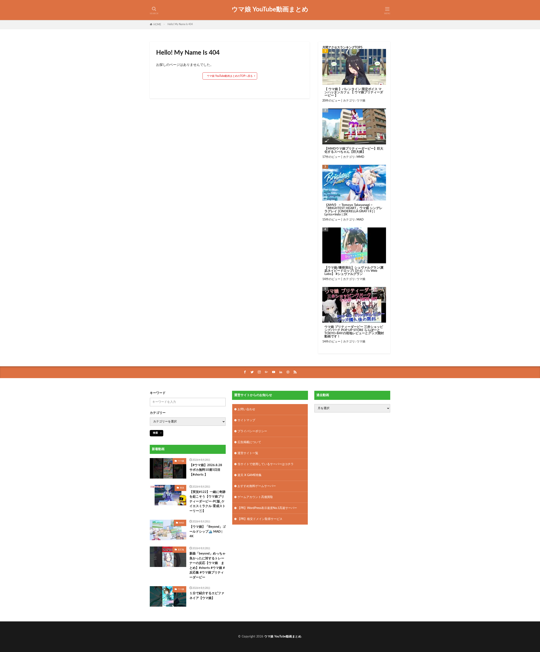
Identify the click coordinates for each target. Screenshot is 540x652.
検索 (155, 433)
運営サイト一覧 (248, 453)
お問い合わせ (246, 409)
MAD (360, 219)
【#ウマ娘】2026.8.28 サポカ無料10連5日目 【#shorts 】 (205, 470)
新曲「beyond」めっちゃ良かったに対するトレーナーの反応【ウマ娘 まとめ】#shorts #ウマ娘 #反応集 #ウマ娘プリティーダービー (207, 565)
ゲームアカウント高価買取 (255, 497)
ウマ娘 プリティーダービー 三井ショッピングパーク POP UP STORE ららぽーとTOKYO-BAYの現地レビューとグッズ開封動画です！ (354, 331)
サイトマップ (246, 420)
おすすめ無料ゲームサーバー (257, 486)
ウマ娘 (360, 100)
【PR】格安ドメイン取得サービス (260, 519)
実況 (182, 488)
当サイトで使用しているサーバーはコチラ (266, 464)
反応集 (181, 550)
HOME (157, 24)
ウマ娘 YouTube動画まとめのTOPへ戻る (230, 76)
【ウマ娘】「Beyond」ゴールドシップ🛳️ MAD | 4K (207, 531)
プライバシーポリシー (252, 431)
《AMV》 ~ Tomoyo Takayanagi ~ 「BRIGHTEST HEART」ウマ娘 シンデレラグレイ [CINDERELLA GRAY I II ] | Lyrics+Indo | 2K (353, 209)
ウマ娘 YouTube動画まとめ (270, 9)
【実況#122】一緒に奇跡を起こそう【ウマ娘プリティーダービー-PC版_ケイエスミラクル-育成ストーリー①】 (207, 501)
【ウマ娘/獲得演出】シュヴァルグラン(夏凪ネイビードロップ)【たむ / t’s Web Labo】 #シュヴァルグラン (354, 271)
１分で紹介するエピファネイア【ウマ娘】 (206, 596)
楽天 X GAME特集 (250, 475)
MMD (360, 157)
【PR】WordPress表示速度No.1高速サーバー (267, 508)
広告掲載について (249, 442)
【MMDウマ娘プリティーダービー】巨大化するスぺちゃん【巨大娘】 (353, 150)
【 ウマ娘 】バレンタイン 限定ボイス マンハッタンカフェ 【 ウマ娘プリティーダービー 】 (353, 92)
